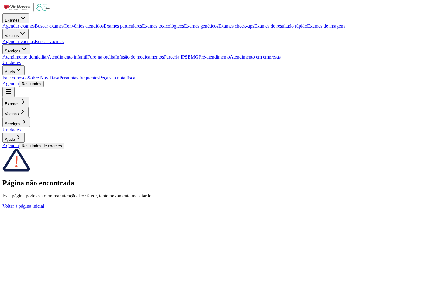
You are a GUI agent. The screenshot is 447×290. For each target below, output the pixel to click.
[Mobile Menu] (8, 92)
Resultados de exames (42, 145)
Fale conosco (15, 77)
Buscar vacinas (49, 41)
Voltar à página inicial (23, 206)
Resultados (31, 84)
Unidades (11, 62)
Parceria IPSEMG (181, 56)
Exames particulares (123, 26)
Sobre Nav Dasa (43, 77)
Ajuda (10, 72)
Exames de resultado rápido (280, 26)
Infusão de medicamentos (139, 56)
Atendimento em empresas (255, 56)
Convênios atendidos (84, 26)
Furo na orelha (101, 56)
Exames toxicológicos (163, 26)
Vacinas (12, 35)
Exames (12, 20)
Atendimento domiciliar (25, 56)
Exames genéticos (201, 26)
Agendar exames (18, 26)
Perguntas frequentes (79, 77)
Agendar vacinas (18, 41)
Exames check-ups (236, 26)
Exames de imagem (326, 26)
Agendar (10, 83)
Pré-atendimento (214, 56)
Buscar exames (49, 26)
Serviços (12, 51)
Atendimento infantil (67, 56)
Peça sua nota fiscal (118, 77)
